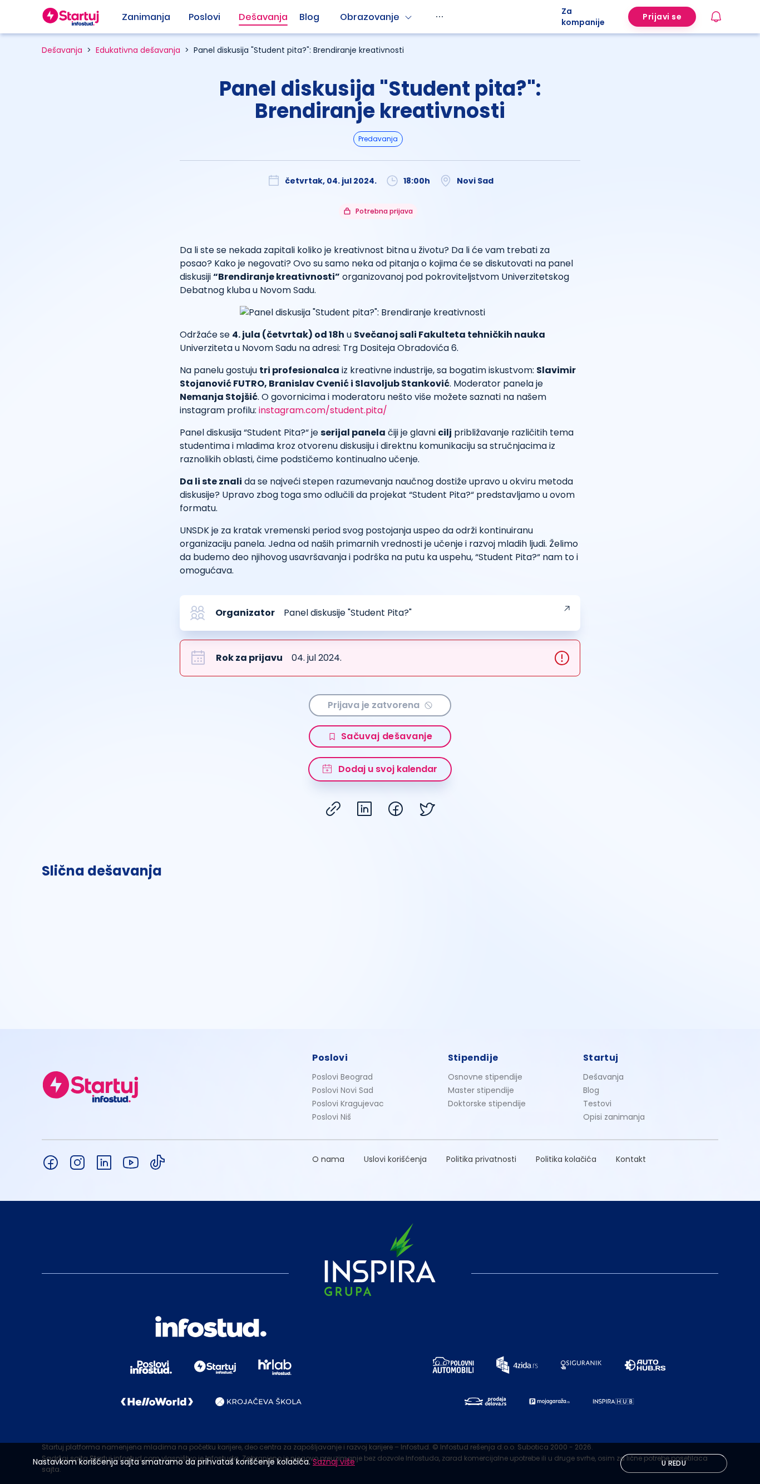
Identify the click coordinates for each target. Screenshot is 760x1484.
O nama (328, 1159)
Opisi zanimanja (614, 1116)
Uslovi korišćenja (395, 1159)
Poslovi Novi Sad (342, 1090)
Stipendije (473, 1057)
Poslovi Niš (331, 1116)
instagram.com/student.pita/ (323, 410)
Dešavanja (62, 50)
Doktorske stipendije (487, 1103)
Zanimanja (146, 17)
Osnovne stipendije (485, 1076)
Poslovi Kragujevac (348, 1103)
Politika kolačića (566, 1159)
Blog (309, 17)
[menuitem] (155, 17)
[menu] (341, 16)
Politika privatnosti (481, 1159)
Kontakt (631, 1159)
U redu (674, 1463)
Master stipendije (481, 1090)
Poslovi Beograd (342, 1076)
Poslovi (204, 17)
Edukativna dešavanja (138, 50)
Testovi (597, 1103)
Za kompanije (583, 17)
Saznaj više (334, 1461)
